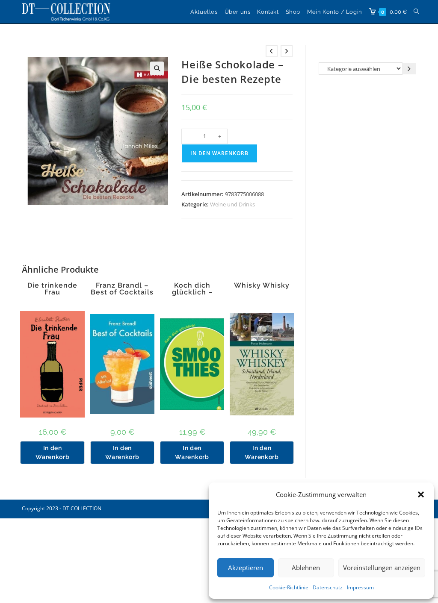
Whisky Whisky (262, 285)
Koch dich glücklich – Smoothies (192, 292)
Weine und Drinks (232, 204)
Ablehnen (306, 567)
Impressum (360, 587)
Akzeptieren (245, 567)
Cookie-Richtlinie (288, 587)
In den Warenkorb (219, 153)
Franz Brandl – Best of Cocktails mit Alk (122, 292)
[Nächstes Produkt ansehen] (287, 51)
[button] (421, 494)
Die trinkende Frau (52, 289)
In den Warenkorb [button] (52, 452)
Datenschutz (328, 587)
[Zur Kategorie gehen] (409, 68)
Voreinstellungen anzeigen (381, 567)
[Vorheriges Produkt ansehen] (272, 51)
